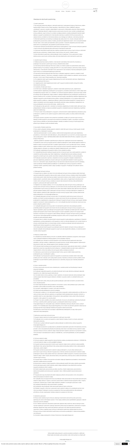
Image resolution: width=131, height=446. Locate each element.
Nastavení (118, 443)
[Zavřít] (129, 444)
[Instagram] (94, 11)
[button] (96, 11)
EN (93, 8)
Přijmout (125, 443)
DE (95, 8)
